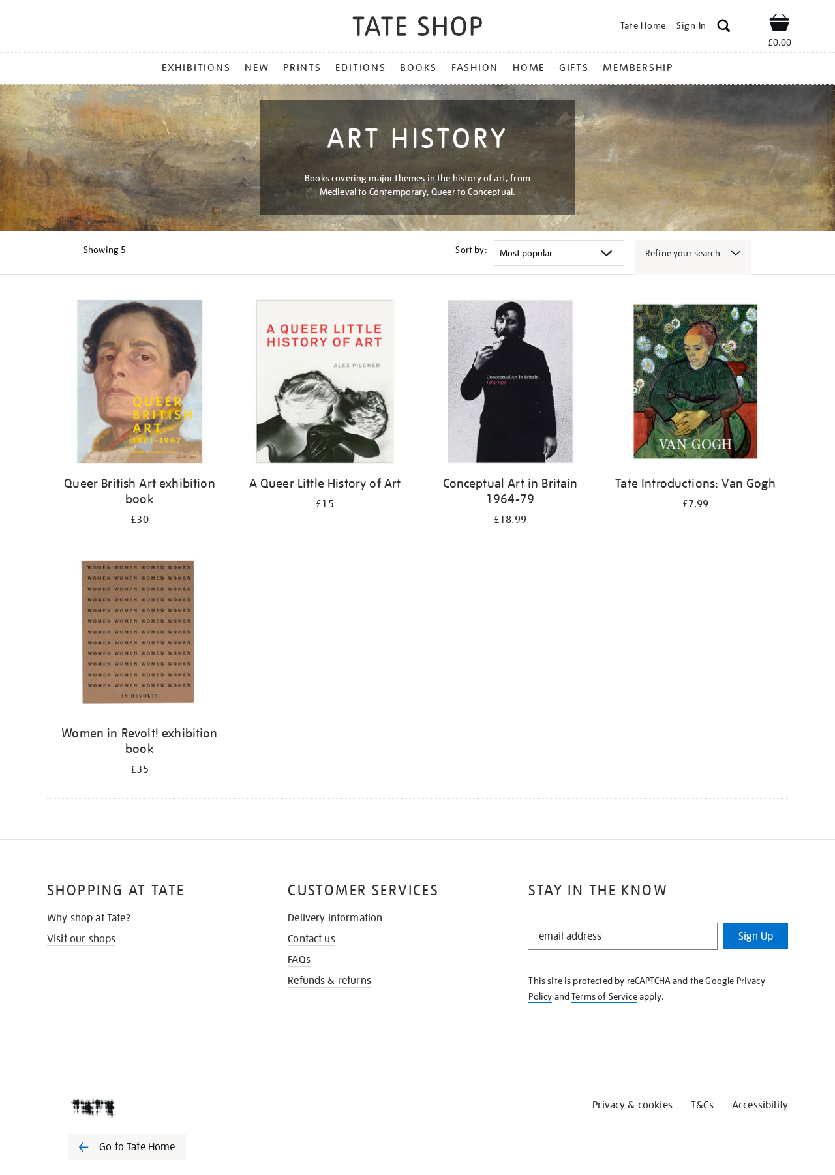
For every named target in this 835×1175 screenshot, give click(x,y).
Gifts (574, 67)
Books (418, 67)
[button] (724, 27)
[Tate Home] (150, 1107)
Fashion (474, 67)
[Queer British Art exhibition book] (139, 384)
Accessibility (760, 1105)
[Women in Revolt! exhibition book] (139, 633)
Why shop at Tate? (88, 918)
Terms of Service (604, 996)
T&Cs (702, 1105)
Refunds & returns (329, 980)
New (257, 67)
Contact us (311, 938)
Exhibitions (196, 67)
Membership (638, 67)
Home (529, 67)
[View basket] (779, 25)
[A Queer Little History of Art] (325, 384)
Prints (302, 67)
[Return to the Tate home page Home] (417, 28)
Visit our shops (81, 938)
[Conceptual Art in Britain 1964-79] (510, 384)
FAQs (299, 959)
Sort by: (471, 250)
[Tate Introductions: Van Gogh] (695, 384)
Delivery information (335, 918)
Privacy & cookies (632, 1105)
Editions (360, 67)
